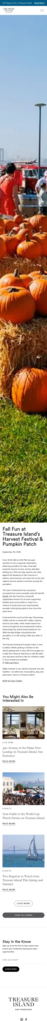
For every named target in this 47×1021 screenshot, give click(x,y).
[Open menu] (42, 10)
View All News (23, 915)
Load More (23, 903)
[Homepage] (9, 10)
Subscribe (11, 969)
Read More (39, 3)
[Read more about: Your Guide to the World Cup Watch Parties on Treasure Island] (23, 788)
